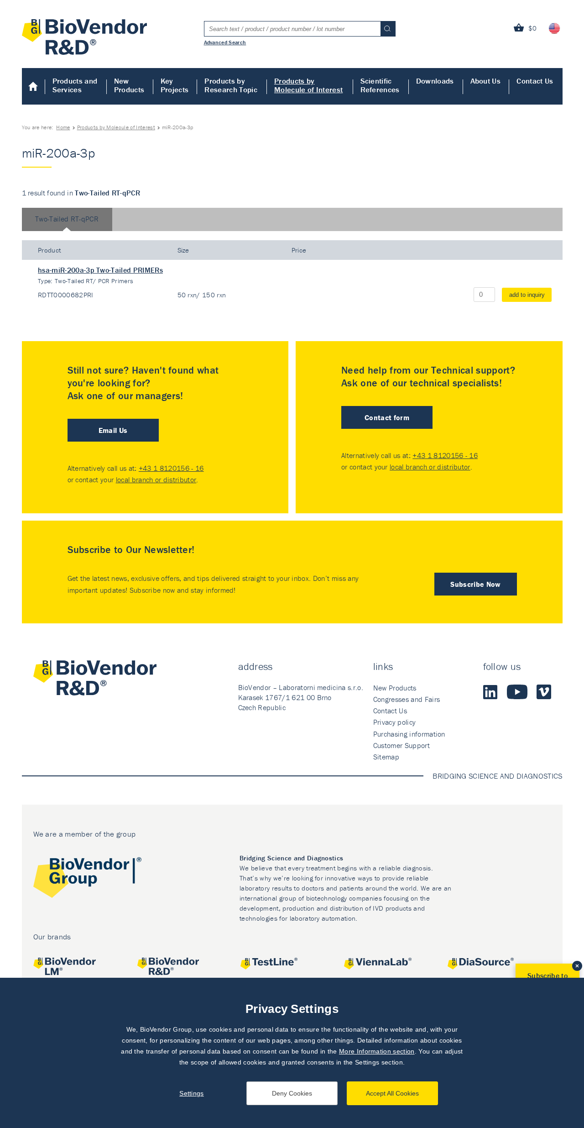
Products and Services (75, 85)
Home (33, 86)
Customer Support (401, 745)
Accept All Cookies (392, 1093)
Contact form (387, 417)
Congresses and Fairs (406, 699)
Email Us (113, 430)
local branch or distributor (156, 479)
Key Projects (175, 85)
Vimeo (544, 692)
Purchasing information (409, 733)
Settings (191, 1093)
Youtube (517, 692)
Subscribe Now (475, 584)
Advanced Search (225, 42)
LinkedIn (490, 692)
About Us (485, 81)
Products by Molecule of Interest (308, 85)
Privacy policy (394, 722)
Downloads (435, 81)
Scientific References (380, 85)
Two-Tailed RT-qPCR (67, 218)
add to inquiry (527, 294)
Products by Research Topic (230, 85)
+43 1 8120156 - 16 (171, 468)
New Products (129, 85)
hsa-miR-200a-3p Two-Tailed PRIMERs (100, 269)
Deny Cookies (292, 1093)
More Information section (377, 1051)
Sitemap (386, 756)
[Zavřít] (577, 966)
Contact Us (534, 81)
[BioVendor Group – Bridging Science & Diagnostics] (87, 879)
